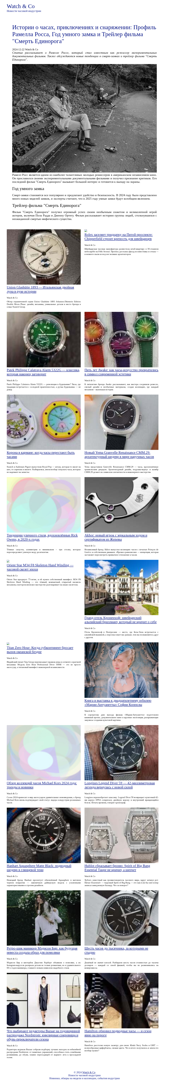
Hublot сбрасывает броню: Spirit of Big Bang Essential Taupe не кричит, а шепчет (117, 868)
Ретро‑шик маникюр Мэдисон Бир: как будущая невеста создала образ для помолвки (42, 950)
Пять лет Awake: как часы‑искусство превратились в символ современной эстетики (121, 372)
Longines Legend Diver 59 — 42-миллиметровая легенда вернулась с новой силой (119, 785)
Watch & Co (21, 6)
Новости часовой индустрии (24, 11)
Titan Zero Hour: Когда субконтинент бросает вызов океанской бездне (40, 650)
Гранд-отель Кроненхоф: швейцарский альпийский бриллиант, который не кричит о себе (120, 620)
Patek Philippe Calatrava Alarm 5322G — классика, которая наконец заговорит (43, 372)
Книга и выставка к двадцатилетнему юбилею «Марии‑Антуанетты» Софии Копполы (117, 703)
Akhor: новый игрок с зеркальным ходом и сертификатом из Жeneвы (115, 537)
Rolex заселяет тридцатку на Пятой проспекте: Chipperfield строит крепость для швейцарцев (118, 237)
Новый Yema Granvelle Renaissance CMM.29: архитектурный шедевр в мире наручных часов (119, 455)
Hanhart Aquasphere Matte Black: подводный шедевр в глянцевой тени (39, 868)
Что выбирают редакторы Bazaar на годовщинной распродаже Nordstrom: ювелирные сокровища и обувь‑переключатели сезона (43, 1035)
